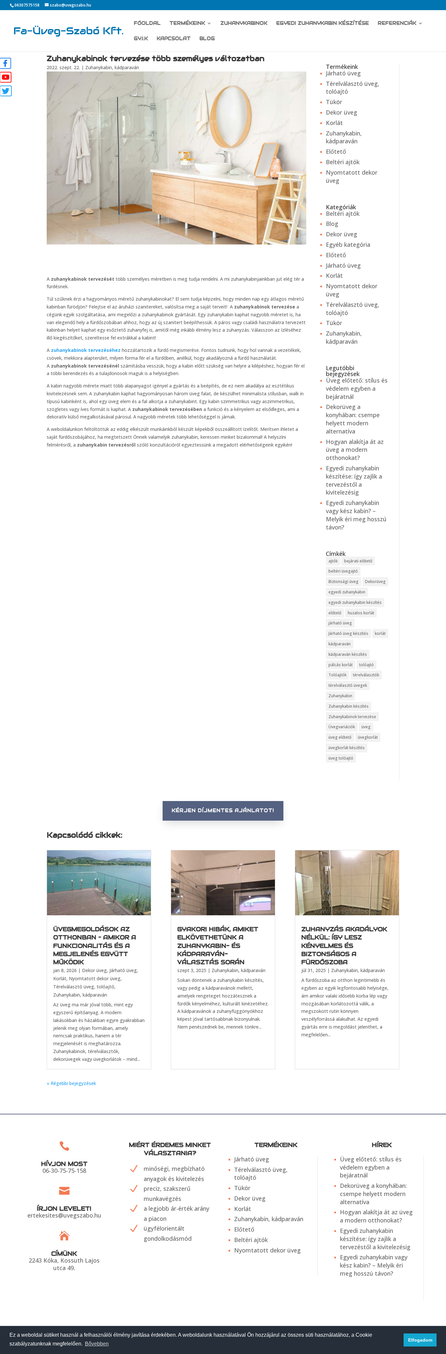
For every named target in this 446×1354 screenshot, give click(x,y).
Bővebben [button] (97, 1343)
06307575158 (27, 5)
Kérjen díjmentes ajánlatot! (223, 810)
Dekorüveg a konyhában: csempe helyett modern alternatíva (353, 419)
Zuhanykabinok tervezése (352, 716)
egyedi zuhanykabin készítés (355, 602)
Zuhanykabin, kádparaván (112, 67)
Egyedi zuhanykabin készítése (322, 23)
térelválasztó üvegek (347, 685)
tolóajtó (366, 665)
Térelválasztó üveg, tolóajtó (83, 987)
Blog (207, 38)
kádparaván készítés (347, 654)
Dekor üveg (341, 112)
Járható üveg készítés (348, 633)
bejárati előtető (358, 561)
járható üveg (340, 623)
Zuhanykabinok (243, 23)
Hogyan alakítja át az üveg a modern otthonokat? (355, 450)
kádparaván (339, 644)
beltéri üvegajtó (343, 571)
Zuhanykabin (340, 696)
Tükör (334, 102)
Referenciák (397, 23)
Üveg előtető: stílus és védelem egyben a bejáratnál (357, 388)
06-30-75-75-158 (64, 1170)
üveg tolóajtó (340, 758)
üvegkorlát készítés (346, 747)
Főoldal (147, 23)
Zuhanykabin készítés (348, 706)
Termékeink (187, 23)
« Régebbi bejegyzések (71, 1083)
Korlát (334, 123)
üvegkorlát (368, 737)
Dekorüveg (375, 581)
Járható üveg (343, 73)
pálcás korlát (340, 665)
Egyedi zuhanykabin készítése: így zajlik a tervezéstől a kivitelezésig (354, 480)
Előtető (336, 151)
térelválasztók (366, 675)
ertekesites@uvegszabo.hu (64, 1215)
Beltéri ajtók (342, 162)
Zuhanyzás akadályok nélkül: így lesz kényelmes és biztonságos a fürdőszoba (344, 945)
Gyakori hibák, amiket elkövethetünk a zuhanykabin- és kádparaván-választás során (217, 945)
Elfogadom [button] (420, 1340)
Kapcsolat (174, 38)
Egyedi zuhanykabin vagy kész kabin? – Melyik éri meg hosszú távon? (356, 515)
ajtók (333, 561)
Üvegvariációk (341, 727)
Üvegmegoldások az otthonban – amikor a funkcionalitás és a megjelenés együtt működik (94, 945)
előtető (334, 613)
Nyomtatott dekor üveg (94, 978)
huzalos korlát (361, 613)
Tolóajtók (337, 675)
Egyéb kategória (348, 244)
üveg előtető (339, 737)
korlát (380, 633)
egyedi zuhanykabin (346, 592)
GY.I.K (141, 38)
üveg (366, 727)
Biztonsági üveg (343, 581)
